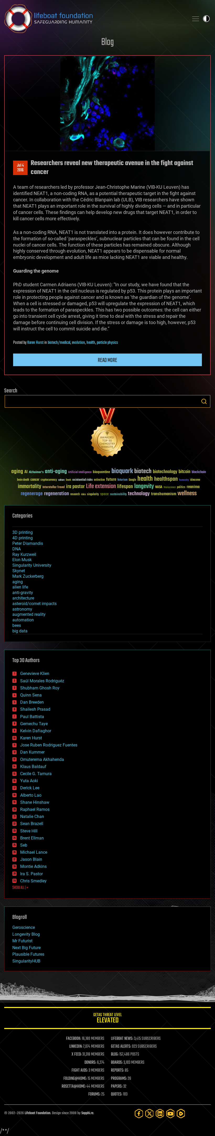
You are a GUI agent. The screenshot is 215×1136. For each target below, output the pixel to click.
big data (20, 630)
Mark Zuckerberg (28, 576)
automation (23, 619)
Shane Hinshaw (34, 802)
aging (17, 471)
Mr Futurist (22, 940)
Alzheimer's (36, 472)
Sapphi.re (87, 1113)
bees (16, 625)
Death (68, 480)
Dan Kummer (32, 752)
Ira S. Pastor (31, 873)
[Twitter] (149, 1113)
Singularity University (31, 565)
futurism (122, 480)
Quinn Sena (31, 695)
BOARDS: (117, 1062)
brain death (23, 480)
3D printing (22, 532)
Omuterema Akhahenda (42, 759)
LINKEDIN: (75, 1046)
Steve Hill (28, 830)
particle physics (107, 342)
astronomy (22, 609)
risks (83, 494)
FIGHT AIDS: (80, 1070)
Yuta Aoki (29, 780)
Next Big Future (26, 947)
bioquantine (101, 472)
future (111, 479)
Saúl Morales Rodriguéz (42, 680)
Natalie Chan (32, 816)
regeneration (56, 494)
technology (139, 494)
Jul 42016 (20, 168)
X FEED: (77, 1054)
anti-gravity (22, 592)
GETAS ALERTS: (121, 1046)
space (104, 494)
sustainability (118, 495)
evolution (78, 342)
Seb (23, 845)
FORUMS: (94, 1094)
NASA (158, 487)
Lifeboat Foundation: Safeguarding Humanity (94, 18)
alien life (20, 587)
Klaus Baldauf (33, 766)
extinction (99, 480)
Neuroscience (170, 487)
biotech (143, 471)
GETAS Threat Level (107, 1019)
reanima (193, 486)
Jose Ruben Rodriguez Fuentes (48, 745)
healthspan (166, 479)
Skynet (18, 570)
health (91, 342)
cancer (34, 480)
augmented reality (29, 614)
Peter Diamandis (27, 543)
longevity (144, 486)
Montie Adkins (33, 866)
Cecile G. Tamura (36, 773)
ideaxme (195, 480)
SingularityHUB (26, 961)
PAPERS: (116, 1086)
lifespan (125, 487)
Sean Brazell (31, 823)
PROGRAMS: (119, 1078)
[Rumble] (181, 1113)
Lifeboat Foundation (37, 1113)
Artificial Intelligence (80, 472)
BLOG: (115, 1054)
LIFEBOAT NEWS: (122, 1038)
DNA (16, 548)
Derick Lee (29, 787)
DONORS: (90, 1062)
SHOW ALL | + (20, 887)
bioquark (122, 471)
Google (132, 480)
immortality (29, 486)
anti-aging (56, 471)
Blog (107, 42)
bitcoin (184, 472)
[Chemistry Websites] (107, 433)
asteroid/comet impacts (34, 603)
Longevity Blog (26, 934)
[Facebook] (139, 1113)
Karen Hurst (35, 342)
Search (204, 401)
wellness (187, 493)
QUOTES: (116, 1094)
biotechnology (165, 472)
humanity (184, 480)
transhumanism (163, 494)
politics (181, 487)
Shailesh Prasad (35, 709)
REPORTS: (117, 1070)
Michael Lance (33, 852)
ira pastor (75, 487)
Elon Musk (22, 559)
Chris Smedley (33, 880)
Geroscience (23, 927)
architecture (23, 598)
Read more (107, 360)
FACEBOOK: (73, 1038)
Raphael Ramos (35, 809)
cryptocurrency (49, 480)
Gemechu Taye (34, 723)
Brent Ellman (32, 838)
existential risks (82, 480)
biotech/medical (59, 342)
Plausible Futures (28, 954)
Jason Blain (31, 859)
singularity (93, 494)
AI (26, 472)
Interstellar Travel (53, 487)
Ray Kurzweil (24, 554)
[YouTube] (170, 1113)
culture (61, 480)
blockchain (199, 472)
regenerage (32, 494)
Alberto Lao (30, 795)
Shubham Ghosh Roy (40, 687)
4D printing (22, 537)
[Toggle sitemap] (195, 18)
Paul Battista (32, 716)
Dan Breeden (32, 702)
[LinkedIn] (160, 1113)
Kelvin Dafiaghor (35, 730)
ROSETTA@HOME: (74, 1086)
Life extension (101, 486)
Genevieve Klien (34, 673)
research (75, 494)
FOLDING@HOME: (75, 1078)
